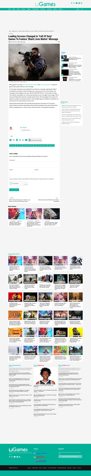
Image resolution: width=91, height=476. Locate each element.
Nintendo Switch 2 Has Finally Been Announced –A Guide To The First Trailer (75, 66)
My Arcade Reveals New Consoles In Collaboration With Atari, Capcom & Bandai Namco (75, 73)
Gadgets (29, 9)
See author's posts (26, 130)
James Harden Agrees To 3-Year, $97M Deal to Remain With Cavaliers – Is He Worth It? (45, 391)
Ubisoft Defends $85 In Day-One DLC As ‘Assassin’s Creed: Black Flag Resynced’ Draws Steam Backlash (76, 358)
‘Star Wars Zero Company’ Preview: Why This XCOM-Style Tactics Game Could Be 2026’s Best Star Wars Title (60, 287)
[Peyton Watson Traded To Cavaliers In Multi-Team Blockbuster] (45, 375)
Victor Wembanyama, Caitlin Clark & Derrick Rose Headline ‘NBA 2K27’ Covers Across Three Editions (45, 340)
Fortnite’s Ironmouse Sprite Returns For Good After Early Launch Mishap (60, 304)
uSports (55, 9)
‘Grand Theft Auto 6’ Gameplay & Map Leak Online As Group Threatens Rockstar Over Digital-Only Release (34, 224)
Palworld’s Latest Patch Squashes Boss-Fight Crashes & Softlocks (44, 322)
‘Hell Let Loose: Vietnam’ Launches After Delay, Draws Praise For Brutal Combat (29, 286)
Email (37, 170)
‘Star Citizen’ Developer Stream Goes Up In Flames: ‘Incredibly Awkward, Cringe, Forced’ (51, 224)
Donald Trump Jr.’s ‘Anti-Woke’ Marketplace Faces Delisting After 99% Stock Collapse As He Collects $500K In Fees (70, 379)
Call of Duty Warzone (28, 145)
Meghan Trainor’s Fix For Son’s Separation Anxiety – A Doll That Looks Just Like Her (20, 396)
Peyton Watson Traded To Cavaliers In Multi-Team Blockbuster (43, 386)
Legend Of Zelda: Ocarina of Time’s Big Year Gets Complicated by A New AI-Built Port (30, 305)
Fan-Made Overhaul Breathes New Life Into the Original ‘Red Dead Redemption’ (15, 305)
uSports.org (41, 365)
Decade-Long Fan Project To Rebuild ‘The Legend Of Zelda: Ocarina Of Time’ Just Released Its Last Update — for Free (61, 341)
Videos (18, 9)
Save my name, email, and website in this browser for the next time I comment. (31, 179)
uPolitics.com (65, 365)
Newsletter (42, 9)
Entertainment (35, 9)
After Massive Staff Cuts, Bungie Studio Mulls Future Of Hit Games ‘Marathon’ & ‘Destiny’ (60, 323)
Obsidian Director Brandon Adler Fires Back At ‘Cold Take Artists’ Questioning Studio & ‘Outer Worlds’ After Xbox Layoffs (45, 359)
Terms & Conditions (52, 467)
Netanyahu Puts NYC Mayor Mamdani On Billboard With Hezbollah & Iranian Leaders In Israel (69, 405)
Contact (29, 467)
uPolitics (60, 9)
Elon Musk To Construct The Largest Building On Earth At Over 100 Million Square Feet (20, 406)
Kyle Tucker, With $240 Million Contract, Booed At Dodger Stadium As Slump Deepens (45, 415)
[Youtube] (77, 3)
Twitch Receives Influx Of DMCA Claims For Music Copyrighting (48, 199)
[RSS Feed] (81, 3)
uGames (79, 467)
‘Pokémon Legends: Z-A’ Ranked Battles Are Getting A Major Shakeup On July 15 (60, 358)
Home (9, 9)
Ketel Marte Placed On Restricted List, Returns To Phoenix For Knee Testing (45, 400)
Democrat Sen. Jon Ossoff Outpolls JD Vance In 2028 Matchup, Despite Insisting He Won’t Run (68, 394)
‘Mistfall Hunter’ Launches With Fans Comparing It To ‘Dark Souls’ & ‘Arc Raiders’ (30, 322)
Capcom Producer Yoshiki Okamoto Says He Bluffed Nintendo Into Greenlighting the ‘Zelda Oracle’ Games (15, 323)
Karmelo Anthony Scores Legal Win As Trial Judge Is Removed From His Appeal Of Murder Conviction (19, 391)
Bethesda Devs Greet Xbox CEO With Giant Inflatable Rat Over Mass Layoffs (45, 286)
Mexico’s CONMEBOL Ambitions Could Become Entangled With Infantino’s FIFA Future (45, 395)
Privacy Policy (35, 467)
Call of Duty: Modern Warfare (40, 145)
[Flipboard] (79, 3)
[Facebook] (71, 3)
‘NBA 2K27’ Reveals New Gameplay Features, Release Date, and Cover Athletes (15, 224)
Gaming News (11, 33)
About (40, 467)
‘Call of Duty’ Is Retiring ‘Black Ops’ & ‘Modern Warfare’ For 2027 (75, 286)
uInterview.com (17, 365)
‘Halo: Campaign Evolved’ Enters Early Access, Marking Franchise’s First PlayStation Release (29, 340)
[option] (71, 58)
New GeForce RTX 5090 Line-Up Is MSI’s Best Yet (75, 59)
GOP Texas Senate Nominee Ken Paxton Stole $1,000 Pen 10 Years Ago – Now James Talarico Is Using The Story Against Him (69, 389)
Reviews (23, 9)
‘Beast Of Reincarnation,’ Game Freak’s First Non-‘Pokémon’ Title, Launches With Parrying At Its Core (75, 305)
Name (11, 170)
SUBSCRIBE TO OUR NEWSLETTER (70, 456)
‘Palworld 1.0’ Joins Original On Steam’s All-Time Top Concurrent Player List (30, 358)
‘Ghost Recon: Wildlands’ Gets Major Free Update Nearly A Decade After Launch (44, 305)
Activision (12, 145)
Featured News (13, 221)
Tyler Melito (14, 42)
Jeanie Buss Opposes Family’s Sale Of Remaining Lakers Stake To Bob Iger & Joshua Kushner (45, 405)
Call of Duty (19, 145)
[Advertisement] (45, 20)
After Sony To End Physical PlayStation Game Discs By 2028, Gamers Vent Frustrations (15, 358)
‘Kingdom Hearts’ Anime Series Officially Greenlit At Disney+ (70, 122)
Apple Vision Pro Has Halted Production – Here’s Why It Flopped (75, 81)
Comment (12, 160)
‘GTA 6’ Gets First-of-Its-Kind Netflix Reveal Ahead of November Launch (71, 119)
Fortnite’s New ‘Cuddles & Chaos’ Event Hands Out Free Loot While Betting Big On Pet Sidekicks (15, 340)
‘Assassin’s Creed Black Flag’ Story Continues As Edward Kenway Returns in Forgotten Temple (14, 286)
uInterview (49, 9)
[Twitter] (74, 3)
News (14, 9)
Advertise (45, 467)
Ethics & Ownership (62, 467)
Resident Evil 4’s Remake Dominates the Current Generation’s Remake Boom (75, 322)
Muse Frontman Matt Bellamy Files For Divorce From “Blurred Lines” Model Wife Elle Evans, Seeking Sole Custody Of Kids (19, 379)
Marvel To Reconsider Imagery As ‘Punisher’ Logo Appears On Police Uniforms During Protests (19, 199)
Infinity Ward (50, 145)
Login (78, 9)
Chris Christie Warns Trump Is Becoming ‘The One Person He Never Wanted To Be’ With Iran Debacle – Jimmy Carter (69, 384)
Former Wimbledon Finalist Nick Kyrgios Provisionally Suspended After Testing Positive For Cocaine (44, 410)
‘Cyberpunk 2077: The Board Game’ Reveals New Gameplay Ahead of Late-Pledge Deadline (76, 340)
